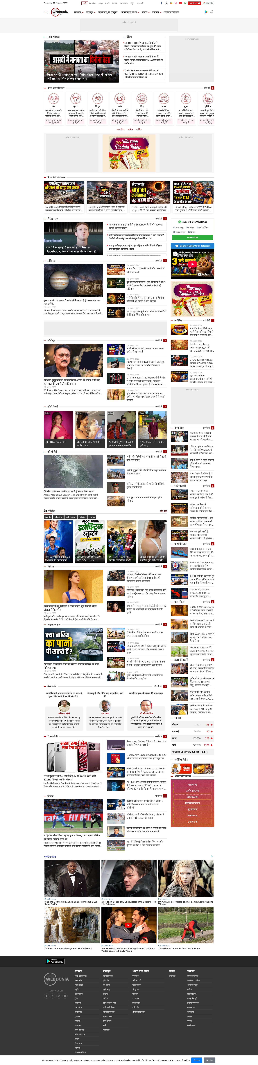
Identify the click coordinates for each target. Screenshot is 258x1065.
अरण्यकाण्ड (192, 797)
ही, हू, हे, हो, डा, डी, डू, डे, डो (120, 121)
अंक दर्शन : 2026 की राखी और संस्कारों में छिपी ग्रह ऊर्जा (145, 270)
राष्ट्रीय (77, 989)
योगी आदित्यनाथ (81, 976)
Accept (197, 1060)
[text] (64, 192)
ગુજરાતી (140, 3)
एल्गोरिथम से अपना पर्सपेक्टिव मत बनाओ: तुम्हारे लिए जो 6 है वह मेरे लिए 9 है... (64, 695)
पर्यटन (105, 998)
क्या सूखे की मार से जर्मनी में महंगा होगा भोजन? (144, 499)
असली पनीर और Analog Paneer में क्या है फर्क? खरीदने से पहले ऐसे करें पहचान (146, 663)
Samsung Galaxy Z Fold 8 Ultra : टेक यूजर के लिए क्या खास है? (146, 743)
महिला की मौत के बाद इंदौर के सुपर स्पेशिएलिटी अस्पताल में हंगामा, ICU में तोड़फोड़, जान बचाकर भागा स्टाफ (202, 695)
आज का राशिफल (55, 88)
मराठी (107, 3)
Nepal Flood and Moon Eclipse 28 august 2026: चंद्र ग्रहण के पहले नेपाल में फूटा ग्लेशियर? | (150, 208)
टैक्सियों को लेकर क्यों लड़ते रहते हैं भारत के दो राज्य (69, 491)
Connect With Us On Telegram (195, 245)
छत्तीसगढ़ (78, 1012)
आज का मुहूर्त (192, 985)
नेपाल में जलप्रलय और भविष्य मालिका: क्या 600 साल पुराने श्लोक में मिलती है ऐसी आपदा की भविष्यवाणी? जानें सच (201, 494)
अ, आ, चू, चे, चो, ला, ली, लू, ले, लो (54, 121)
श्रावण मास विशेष (129, 12)
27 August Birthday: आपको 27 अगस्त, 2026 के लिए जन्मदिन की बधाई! (201, 363)
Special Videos (56, 177)
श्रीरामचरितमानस (171, 12)
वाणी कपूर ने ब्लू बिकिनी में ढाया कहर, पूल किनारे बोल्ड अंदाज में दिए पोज (70, 607)
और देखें (163, 510)
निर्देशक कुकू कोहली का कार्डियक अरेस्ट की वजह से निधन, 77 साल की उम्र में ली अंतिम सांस (72, 381)
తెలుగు (114, 3)
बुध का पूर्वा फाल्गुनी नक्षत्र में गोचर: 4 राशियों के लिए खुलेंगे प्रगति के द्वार (146, 313)
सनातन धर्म (136, 985)
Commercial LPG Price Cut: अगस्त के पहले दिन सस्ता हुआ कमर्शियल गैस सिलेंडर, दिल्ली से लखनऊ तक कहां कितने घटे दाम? (202, 593)
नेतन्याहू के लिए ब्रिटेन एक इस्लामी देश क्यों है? (105, 695)
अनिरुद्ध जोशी (64, 713)
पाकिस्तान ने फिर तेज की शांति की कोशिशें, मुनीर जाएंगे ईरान (146, 485)
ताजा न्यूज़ (179, 227)
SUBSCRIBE (192, 237)
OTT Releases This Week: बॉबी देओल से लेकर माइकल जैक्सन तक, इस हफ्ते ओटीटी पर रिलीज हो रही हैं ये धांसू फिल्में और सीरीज (147, 381)
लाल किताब (191, 994)
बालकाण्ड (192, 784)
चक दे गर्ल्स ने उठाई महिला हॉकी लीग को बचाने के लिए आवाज (202, 463)
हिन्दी (84, 3)
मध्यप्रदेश (78, 1007)
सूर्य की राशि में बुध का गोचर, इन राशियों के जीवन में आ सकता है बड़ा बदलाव (145, 299)
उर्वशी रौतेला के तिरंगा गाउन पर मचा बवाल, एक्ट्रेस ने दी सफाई (146, 350)
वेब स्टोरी (106, 985)
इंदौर (76, 998)
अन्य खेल (179, 428)
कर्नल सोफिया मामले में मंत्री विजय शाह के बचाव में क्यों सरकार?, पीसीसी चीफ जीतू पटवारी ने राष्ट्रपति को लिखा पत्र (136, 237)
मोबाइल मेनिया (80, 1052)
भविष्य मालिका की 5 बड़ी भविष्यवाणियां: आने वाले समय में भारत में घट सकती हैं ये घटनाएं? (202, 521)
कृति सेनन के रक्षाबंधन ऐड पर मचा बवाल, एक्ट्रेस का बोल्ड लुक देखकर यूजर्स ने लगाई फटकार (145, 397)
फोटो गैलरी (52, 406)
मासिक (130, 129)
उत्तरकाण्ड (193, 821)
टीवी (104, 1025)
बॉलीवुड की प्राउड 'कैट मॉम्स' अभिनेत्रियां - (90, 443)
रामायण (135, 994)
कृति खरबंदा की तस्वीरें (55, 441)
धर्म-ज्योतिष (203, 227)
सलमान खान (107, 1016)
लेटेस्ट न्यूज (52, 218)
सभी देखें (158, 218)
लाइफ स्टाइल (53, 624)
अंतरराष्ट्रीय (79, 994)
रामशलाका (191, 1007)
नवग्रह (189, 1021)
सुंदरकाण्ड (193, 809)
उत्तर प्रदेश (78, 980)
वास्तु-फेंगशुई (192, 998)
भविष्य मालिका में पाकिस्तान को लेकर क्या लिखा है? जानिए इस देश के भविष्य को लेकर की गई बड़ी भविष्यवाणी (202, 508)
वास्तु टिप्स (179, 602)
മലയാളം (124, 3)
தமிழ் (101, 3)
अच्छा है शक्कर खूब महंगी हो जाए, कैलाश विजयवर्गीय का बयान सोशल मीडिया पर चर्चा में (202, 668)
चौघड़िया (190, 1012)
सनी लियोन (107, 1021)
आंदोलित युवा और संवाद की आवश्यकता (146, 693)
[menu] (46, 12)
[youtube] (181, 3)
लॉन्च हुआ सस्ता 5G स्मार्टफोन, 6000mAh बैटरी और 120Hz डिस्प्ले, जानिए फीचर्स (135, 226)
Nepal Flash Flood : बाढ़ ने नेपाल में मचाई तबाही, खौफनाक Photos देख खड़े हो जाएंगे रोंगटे (143, 60)
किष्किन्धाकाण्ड (192, 803)
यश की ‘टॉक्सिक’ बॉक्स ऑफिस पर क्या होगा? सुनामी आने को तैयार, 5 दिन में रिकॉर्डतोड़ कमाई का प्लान (144, 578)
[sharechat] (171, 3)
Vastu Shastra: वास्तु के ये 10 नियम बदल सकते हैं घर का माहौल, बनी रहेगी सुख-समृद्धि (202, 610)
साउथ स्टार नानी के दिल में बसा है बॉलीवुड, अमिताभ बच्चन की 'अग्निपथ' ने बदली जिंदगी (146, 365)
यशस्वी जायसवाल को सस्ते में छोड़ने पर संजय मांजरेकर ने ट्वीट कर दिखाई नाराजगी (146, 829)
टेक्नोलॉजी (52, 736)
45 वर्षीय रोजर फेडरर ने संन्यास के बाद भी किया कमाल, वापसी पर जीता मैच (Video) (202, 436)
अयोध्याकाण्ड (192, 791)
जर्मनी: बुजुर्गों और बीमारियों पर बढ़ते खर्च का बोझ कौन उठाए (146, 472)
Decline (209, 1060)
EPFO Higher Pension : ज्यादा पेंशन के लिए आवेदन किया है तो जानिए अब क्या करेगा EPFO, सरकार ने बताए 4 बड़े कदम (202, 566)
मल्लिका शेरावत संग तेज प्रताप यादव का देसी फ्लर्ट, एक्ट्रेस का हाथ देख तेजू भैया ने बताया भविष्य (146, 593)
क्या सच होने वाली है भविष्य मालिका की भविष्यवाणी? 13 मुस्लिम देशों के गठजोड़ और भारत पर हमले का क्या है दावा (201, 535)
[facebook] (162, 3)
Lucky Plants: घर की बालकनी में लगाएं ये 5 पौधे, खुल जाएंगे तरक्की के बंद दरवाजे (202, 651)
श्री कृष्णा (135, 989)
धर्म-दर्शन (135, 1007)
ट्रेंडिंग (129, 37)
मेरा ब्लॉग (51, 686)
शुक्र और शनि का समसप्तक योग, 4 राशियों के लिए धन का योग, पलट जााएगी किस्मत (201, 379)
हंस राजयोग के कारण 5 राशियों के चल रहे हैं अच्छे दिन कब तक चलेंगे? (72, 302)
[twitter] (166, 3)
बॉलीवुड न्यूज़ (108, 976)
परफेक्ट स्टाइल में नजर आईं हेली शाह (152, 443)
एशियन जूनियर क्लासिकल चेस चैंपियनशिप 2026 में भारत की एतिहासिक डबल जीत (201, 450)
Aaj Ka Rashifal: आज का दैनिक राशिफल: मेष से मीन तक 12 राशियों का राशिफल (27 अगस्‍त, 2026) (201, 332)
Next (117, 61)
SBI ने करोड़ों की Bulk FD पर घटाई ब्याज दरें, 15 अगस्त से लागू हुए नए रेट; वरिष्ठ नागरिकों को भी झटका (201, 552)
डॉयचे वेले (52, 451)
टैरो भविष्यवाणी (193, 1003)
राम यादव (105, 713)
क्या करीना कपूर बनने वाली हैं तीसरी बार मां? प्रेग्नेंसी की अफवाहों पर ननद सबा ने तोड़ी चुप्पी (146, 609)
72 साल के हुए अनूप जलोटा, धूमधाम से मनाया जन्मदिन (121, 443)
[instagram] (176, 3)
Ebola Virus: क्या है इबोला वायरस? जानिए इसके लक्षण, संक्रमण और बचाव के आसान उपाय (146, 649)
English (92, 3)
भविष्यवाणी (180, 486)
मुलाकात (106, 1029)
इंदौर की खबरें (181, 660)
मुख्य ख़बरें (79, 985)
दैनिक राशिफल (192, 976)
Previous (46, 61)
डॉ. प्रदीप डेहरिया (146, 713)
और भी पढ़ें (158, 686)
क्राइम (77, 1038)
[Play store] (206, 11)
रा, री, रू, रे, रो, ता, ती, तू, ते (186, 121)
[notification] (211, 11)
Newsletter (193, 3)
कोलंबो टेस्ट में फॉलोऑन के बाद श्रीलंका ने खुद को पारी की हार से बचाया (145, 816)
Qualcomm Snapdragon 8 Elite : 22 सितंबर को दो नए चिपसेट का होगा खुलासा (146, 756)
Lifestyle (58, 517)
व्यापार (177, 718)
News (92, 517)
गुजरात (77, 1016)
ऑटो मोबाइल (80, 1034)
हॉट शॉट (106, 980)
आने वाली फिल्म (109, 1007)
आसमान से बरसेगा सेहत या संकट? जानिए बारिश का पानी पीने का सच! (71, 665)
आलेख (105, 994)
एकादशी (135, 976)
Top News (53, 37)
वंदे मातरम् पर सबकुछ (107, 12)
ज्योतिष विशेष (181, 759)
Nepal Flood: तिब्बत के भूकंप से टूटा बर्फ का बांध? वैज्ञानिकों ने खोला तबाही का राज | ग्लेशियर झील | (106, 208)
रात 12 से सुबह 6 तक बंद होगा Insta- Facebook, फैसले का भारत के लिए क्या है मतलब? (71, 249)
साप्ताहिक (120, 129)
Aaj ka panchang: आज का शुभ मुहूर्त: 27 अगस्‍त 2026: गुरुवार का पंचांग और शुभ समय (201, 347)
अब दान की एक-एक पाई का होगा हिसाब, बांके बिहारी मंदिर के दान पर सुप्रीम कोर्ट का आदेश (135, 247)
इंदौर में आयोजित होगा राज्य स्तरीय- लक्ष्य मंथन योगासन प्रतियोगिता (145, 634)
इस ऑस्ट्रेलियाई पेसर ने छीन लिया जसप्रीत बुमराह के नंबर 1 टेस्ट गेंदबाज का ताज (145, 843)
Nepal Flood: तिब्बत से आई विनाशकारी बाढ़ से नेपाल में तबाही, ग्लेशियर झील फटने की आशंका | (62, 208)
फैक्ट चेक (78, 1043)
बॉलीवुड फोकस (108, 1012)
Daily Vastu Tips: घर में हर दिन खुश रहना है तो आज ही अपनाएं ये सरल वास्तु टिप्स (202, 624)
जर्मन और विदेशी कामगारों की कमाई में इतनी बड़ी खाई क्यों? (146, 458)
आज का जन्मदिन (193, 980)
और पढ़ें (207, 87)
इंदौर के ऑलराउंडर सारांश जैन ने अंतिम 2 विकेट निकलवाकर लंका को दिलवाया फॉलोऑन (145, 804)
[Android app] (55, 961)
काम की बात (180, 544)
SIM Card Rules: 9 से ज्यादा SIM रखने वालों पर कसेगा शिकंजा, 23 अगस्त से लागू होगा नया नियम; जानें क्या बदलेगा (146, 772)
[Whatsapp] (185, 3)
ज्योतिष (155, 12)
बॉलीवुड (89, 12)
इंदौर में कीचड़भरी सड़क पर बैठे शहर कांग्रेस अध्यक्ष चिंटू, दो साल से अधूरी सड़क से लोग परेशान (202, 682)
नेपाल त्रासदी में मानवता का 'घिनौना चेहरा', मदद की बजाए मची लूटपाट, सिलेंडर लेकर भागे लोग (79, 76)
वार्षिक (138, 129)
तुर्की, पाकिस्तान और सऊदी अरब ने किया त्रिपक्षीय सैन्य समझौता (145, 676)
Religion (82, 517)
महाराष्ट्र (77, 1021)
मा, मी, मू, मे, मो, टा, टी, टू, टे (142, 121)
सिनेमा (47, 413)
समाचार (77, 12)
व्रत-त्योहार (136, 1003)
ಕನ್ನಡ (132, 3)
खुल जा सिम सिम (109, 1003)
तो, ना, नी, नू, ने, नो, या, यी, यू (208, 121)
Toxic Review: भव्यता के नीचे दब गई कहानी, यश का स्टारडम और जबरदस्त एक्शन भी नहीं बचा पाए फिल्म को (143, 74)
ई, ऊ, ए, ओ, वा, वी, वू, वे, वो (76, 121)
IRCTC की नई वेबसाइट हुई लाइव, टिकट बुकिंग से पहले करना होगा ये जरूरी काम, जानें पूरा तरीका (202, 579)
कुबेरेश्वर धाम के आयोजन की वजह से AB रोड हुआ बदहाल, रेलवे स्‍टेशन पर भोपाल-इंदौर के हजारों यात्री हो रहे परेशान (202, 709)
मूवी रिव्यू (106, 989)
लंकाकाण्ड (192, 815)
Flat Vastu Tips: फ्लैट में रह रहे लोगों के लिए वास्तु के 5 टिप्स (202, 637)
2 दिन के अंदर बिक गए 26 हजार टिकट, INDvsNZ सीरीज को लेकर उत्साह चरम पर (72, 837)
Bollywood (70, 517)
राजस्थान (78, 1025)
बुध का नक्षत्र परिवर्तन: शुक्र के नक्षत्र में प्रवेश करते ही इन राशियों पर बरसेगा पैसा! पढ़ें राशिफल (146, 285)
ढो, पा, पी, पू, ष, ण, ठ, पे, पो (164, 121)
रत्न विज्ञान (191, 1025)
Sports (48, 517)
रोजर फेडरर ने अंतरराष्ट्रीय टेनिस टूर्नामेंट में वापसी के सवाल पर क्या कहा (201, 477)
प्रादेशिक (78, 1003)
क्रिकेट (144, 12)
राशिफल (51, 260)
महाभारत (135, 998)
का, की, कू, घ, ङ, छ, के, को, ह (98, 121)
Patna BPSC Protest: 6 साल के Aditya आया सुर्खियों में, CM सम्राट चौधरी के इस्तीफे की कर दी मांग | (193, 208)
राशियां (189, 989)
